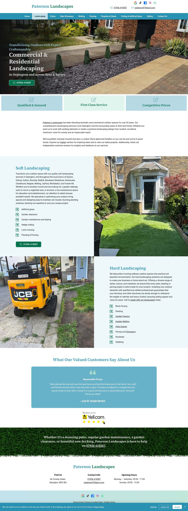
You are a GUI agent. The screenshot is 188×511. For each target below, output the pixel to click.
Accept (177, 507)
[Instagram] (150, 2)
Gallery (63, 142)
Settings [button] (153, 507)
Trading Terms (109, 502)
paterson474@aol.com (145, 8)
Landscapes (52, 6)
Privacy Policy (98, 507)
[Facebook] (145, 2)
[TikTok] (140, 2)
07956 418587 (95, 445)
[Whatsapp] (154, 2)
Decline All (165, 507)
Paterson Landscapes (52, 122)
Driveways (131, 332)
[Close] (184, 507)
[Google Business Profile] (135, 2)
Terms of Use (78, 502)
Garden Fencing (122, 316)
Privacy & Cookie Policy (93, 502)
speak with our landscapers (142, 300)
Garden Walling (122, 321)
